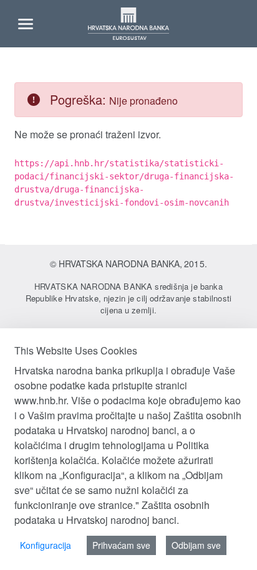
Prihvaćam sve (121, 545)
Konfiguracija (45, 545)
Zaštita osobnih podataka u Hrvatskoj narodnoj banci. (112, 512)
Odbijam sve (196, 545)
